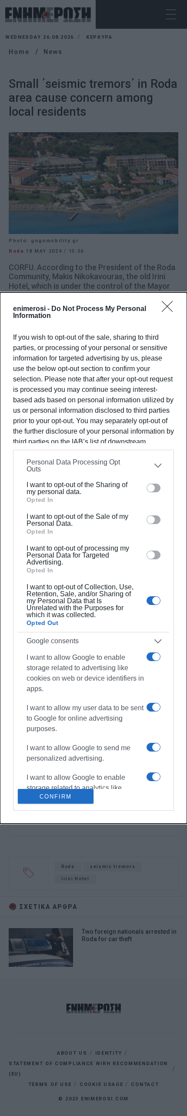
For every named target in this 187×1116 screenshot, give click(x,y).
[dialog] (93, 558)
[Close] (170, 309)
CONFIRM (56, 796)
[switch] (153, 488)
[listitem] (93, 466)
